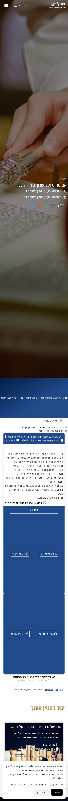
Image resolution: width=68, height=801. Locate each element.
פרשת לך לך (30, 427)
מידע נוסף (41, 792)
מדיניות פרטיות (19, 784)
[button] (6, 5)
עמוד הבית (62, 427)
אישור (57, 792)
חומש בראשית (46, 427)
